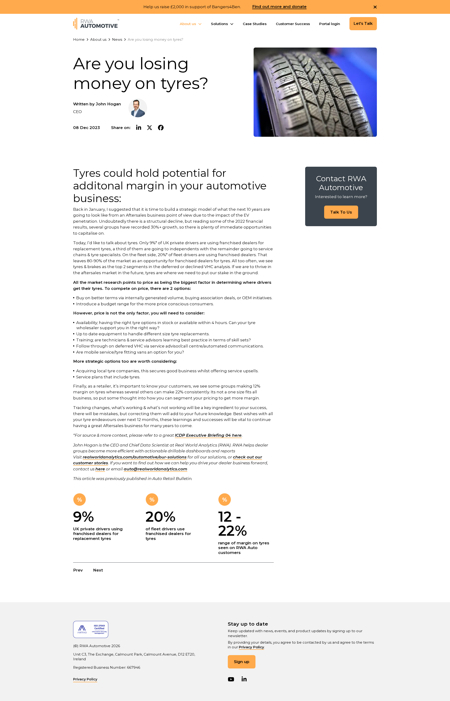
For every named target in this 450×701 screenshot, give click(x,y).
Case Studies (254, 24)
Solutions (219, 24)
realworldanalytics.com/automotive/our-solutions (135, 457)
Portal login (329, 24)
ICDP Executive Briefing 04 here (208, 435)
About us (188, 24)
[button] (375, 7)
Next (98, 570)
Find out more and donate (279, 7)
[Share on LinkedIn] (138, 128)
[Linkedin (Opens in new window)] (244, 679)
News (117, 39)
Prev (78, 570)
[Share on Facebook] (161, 128)
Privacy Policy (251, 647)
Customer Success (293, 24)
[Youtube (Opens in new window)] (231, 679)
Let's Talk (363, 23)
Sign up (241, 661)
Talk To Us (341, 212)
